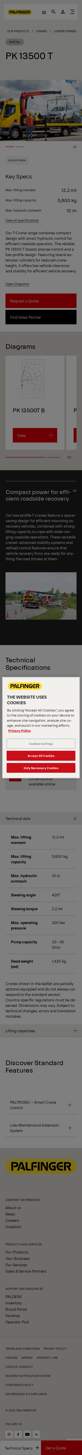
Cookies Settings (41, 744)
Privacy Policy (19, 730)
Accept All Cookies (41, 756)
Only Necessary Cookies (41, 768)
